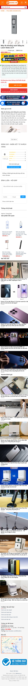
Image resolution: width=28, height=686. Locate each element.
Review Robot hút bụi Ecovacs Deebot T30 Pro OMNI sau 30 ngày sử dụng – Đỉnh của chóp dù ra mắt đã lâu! (14, 599)
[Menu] (2, 2)
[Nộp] (25, 7)
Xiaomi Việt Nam (14, 671)
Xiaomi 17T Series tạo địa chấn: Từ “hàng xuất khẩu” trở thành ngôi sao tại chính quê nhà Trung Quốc (14, 325)
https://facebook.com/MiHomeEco (13, 631)
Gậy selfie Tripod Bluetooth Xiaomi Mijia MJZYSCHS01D (21, 253)
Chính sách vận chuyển (6, 610)
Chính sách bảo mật (5, 619)
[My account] (22, 2)
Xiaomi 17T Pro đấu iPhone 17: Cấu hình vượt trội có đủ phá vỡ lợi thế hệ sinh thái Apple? (14, 302)
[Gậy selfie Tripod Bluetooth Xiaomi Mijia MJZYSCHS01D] (20, 244)
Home (3, 11)
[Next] (26, 42)
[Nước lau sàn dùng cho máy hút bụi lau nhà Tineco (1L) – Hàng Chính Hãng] (20, 224)
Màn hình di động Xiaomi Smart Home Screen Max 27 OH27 (7, 253)
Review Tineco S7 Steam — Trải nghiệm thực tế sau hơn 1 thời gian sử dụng (14, 418)
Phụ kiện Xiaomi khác (14, 11)
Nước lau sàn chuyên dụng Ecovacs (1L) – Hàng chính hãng (7, 233)
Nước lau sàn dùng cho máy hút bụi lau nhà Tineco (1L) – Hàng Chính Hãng (21, 233)
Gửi (23, 196)
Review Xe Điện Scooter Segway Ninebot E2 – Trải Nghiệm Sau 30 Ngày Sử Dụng (13, 531)
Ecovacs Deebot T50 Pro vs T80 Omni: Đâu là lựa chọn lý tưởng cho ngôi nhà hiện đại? (14, 486)
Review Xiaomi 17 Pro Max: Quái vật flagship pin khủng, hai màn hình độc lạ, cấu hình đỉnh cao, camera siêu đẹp (14, 395)
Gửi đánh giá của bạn (14, 167)
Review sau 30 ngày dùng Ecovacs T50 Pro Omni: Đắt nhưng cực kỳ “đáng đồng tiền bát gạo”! (14, 441)
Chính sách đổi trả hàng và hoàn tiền (9, 617)
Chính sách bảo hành (6, 614)
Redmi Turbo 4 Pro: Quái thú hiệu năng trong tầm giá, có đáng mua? (14, 463)
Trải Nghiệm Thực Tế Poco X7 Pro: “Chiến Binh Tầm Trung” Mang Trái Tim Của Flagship (13, 576)
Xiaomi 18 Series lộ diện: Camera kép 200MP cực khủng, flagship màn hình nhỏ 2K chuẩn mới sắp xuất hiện (14, 347)
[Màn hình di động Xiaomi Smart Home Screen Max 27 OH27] (7, 244)
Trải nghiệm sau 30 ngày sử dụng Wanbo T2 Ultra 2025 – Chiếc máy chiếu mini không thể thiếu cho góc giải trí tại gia (14, 554)
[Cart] (25, 2)
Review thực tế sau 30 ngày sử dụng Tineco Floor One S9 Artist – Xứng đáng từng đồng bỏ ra (14, 509)
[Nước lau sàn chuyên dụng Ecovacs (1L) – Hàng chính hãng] (7, 224)
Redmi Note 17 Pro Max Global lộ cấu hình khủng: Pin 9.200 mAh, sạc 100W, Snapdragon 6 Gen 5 (14, 279)
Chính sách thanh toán (6, 612)
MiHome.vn (18, 673)
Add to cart (18, 85)
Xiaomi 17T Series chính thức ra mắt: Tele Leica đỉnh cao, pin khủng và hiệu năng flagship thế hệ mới (13, 370)
